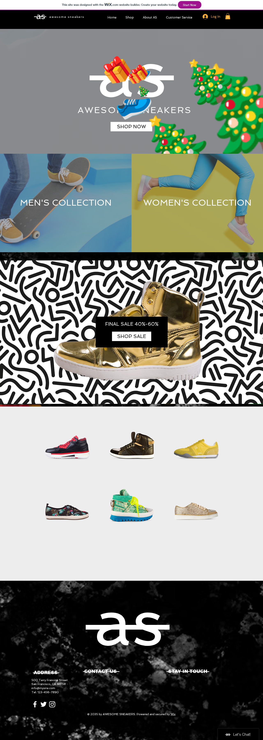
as (40, 16)
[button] (227, 16)
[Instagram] (52, 704)
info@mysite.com (43, 688)
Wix (173, 714)
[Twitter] (43, 704)
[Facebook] (35, 704)
